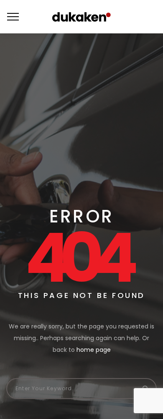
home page (93, 350)
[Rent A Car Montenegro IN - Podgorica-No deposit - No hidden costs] (81, 17)
